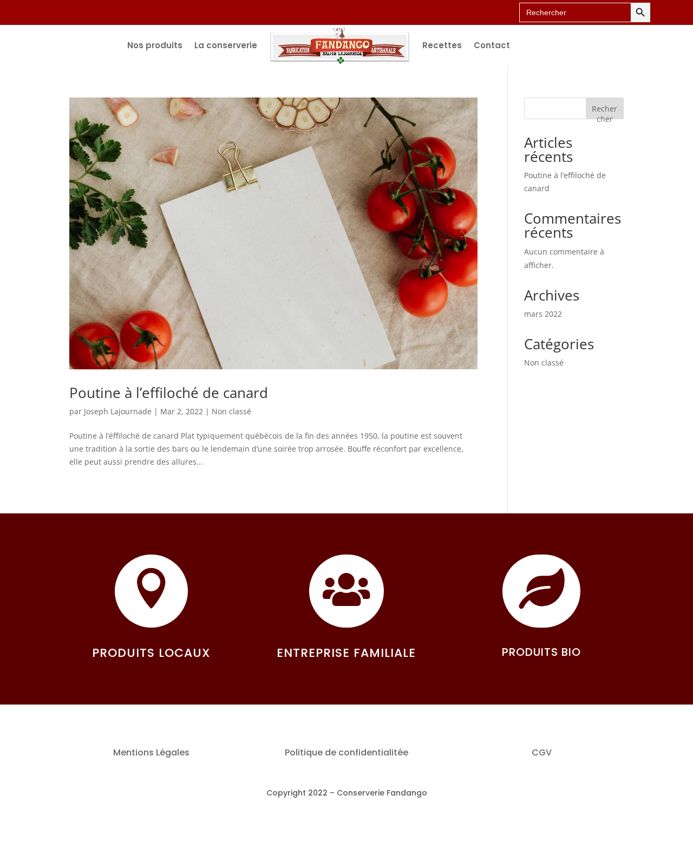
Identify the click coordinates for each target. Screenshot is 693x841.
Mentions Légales (151, 752)
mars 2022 (543, 314)
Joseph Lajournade (118, 411)
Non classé (231, 411)
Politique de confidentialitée (346, 752)
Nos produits (154, 45)
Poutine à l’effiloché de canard (168, 392)
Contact (492, 45)
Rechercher (604, 111)
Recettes (442, 45)
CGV (542, 752)
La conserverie (225, 45)
